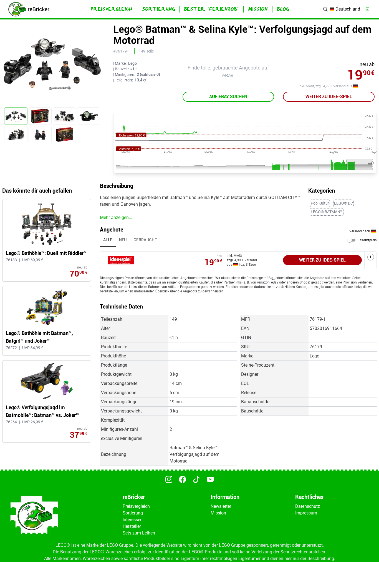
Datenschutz (307, 506)
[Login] (366, 9)
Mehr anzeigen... (116, 217)
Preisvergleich (136, 506)
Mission (218, 513)
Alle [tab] (107, 240)
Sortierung (133, 513)
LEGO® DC (343, 203)
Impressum (306, 513)
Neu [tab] (123, 240)
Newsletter (221, 506)
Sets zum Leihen (139, 533)
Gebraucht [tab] (145, 240)
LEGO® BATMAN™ (327, 212)
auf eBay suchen (228, 96)
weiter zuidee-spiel (328, 96)
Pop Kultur (320, 203)
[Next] (96, 64)
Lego (132, 63)
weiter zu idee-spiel (322, 260)
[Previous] (8, 64)
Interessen (133, 519)
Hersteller (132, 526)
